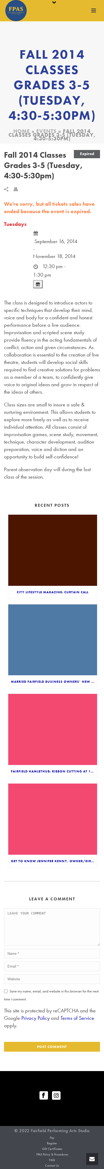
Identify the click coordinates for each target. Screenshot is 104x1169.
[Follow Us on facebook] (43, 1096)
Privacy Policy (35, 1018)
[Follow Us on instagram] (56, 1096)
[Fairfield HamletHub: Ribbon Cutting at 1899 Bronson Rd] (52, 729)
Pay (52, 1138)
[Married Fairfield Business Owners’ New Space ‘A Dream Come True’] (52, 640)
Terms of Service (77, 1018)
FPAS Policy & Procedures (52, 1154)
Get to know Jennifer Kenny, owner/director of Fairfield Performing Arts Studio (54, 861)
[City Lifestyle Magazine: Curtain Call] (52, 550)
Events (46, 131)
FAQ (52, 1160)
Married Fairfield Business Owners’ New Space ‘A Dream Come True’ (54, 682)
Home (21, 131)
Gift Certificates (52, 1149)
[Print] (18, 188)
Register (52, 1143)
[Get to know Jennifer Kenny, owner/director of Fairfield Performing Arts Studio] (52, 819)
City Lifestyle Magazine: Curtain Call (53, 592)
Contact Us (52, 1165)
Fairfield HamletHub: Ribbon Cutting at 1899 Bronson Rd (54, 771)
